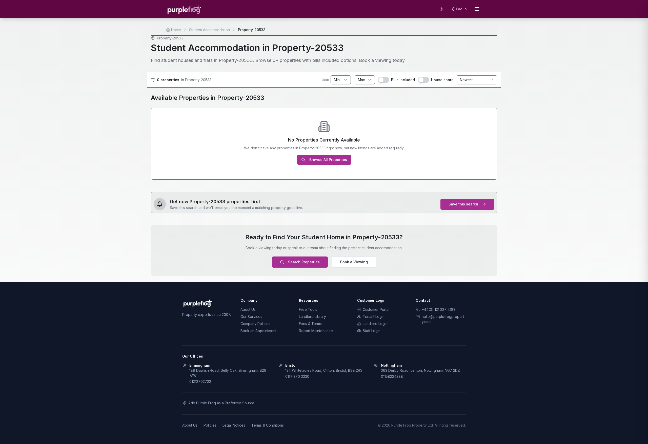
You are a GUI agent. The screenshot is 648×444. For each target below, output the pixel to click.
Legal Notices (233, 425)
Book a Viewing (354, 262)
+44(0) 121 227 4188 (439, 309)
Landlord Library (312, 316)
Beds (326, 80)
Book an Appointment (258, 331)
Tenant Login (373, 316)
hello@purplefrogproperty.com (443, 319)
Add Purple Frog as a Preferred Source (221, 403)
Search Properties (304, 262)
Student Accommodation (209, 30)
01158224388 (392, 376)
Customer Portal (376, 309)
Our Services (251, 316)
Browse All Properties (328, 159)
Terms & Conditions (267, 425)
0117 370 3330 (297, 376)
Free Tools (308, 309)
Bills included (403, 80)
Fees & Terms (310, 323)
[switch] (383, 80)
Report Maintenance (316, 331)
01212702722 (200, 381)
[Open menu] (477, 9)
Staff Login (371, 331)
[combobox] (341, 79)
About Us (248, 309)
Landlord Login (375, 323)
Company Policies (255, 323)
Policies (210, 425)
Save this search (463, 204)
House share (442, 80)
